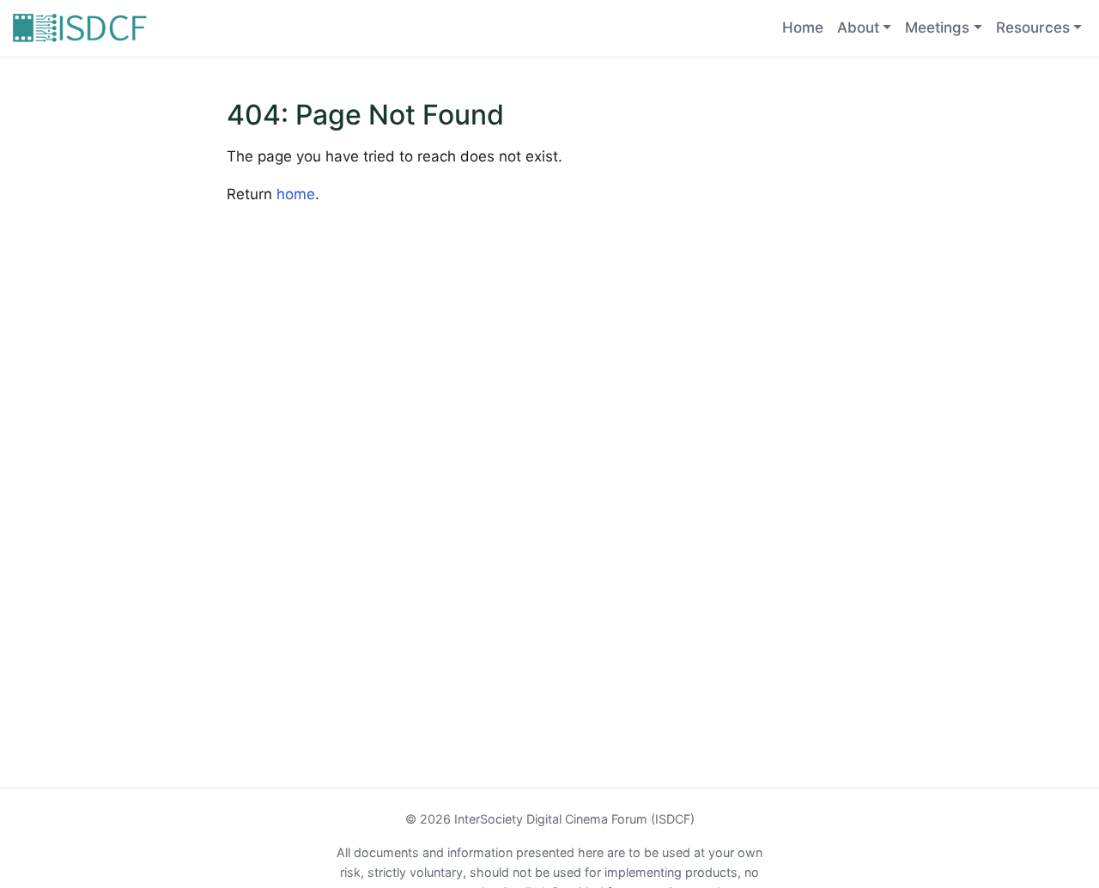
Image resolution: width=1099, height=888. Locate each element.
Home (802, 27)
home (295, 194)
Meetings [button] (937, 27)
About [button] (858, 27)
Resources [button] (1033, 27)
